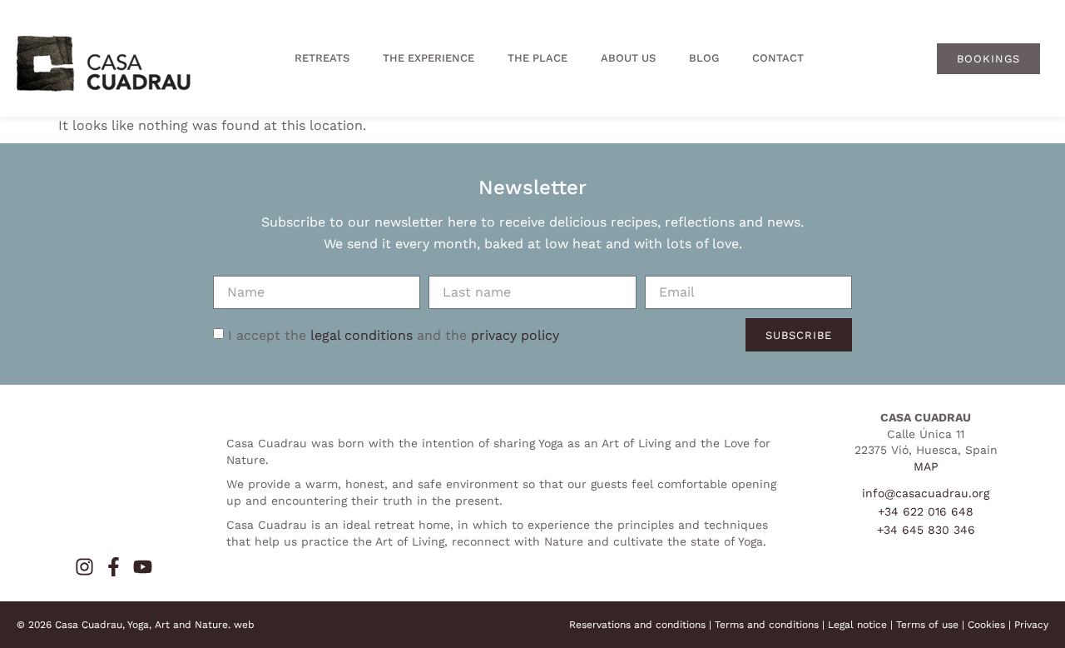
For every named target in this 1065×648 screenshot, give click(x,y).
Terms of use (927, 625)
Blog (704, 58)
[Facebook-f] (113, 566)
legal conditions (361, 334)
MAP (926, 466)
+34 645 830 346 (926, 529)
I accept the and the (393, 334)
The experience (428, 58)
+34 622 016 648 (925, 511)
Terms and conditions (767, 625)
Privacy (1031, 625)
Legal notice (857, 625)
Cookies (986, 625)
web (244, 625)
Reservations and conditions (637, 625)
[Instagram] (84, 566)
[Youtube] (142, 566)
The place (537, 58)
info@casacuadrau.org (925, 493)
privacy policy (515, 334)
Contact (778, 58)
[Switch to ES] (878, 58)
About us (628, 58)
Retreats (322, 58)
